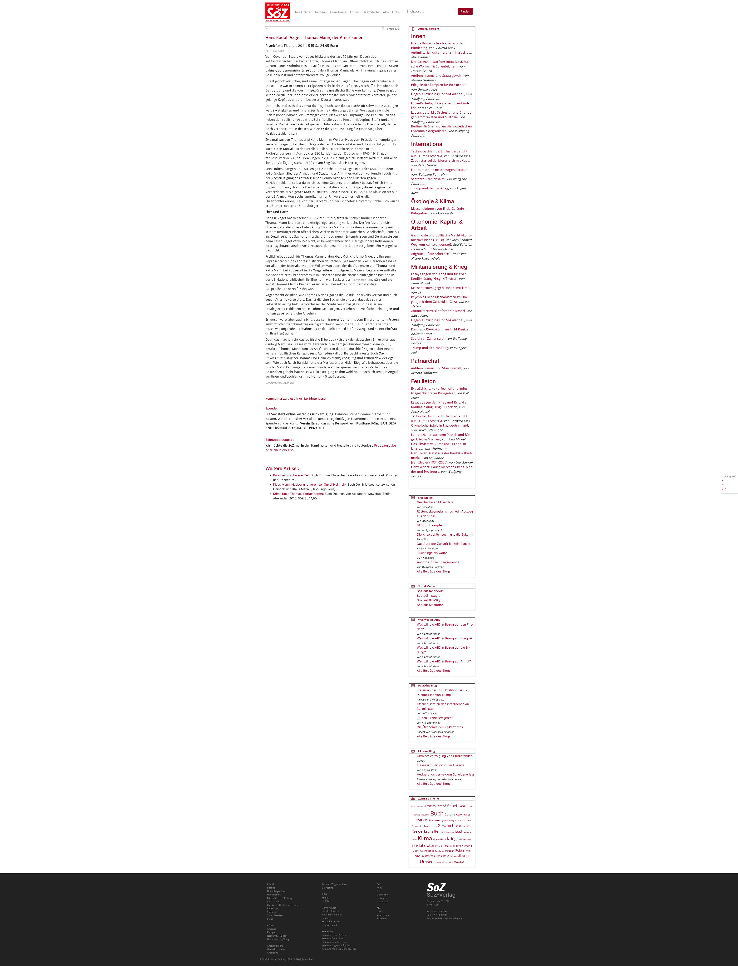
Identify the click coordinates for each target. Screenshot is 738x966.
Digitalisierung (447, 820)
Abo (379, 908)
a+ (723, 484)
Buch (267, 28)
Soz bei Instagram (430, 595)
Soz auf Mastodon (430, 605)
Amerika (419, 806)
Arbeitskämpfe (275, 945)
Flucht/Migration (276, 891)
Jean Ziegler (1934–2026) (429, 462)
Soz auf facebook (430, 591)
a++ (724, 488)
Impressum (383, 915)
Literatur (426, 845)
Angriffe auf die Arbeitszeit (431, 254)
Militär (448, 846)
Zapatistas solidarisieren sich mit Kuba (440, 160)
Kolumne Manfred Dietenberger (339, 948)
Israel (458, 832)
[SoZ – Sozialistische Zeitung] (277, 12)
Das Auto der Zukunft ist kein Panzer (443, 544)
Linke (415, 846)
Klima (425, 838)
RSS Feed (381, 918)
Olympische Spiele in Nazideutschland (439, 425)
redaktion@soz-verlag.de (448, 918)
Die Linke (434, 820)
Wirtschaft (459, 862)
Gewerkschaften (427, 831)
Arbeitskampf (435, 805)
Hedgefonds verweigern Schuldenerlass (446, 774)
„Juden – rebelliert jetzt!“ (435, 718)
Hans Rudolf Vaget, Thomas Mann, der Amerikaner (314, 37)
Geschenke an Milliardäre (435, 502)
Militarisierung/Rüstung (279, 898)
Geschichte (448, 825)
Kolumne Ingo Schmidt (334, 942)
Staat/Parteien (275, 915)
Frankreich (417, 826)
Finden (465, 11)
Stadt (270, 918)
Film (468, 820)
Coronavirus (463, 814)
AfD (413, 806)
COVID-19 (421, 820)
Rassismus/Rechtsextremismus (283, 905)
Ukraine (463, 855)
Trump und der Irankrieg (429, 188)
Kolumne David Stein (333, 938)
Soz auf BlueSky (428, 600)
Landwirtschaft (464, 839)
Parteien (449, 850)
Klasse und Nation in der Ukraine (440, 765)
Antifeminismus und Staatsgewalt (436, 75)
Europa (461, 820)
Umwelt (428, 861)
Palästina (429, 850)
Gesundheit (465, 826)
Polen (459, 850)
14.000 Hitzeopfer (430, 525)
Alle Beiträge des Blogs (433, 571)
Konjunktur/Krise (331, 921)
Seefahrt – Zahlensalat (428, 179)
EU (456, 820)
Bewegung (327, 887)
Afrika (270, 925)
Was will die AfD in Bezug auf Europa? (444, 638)
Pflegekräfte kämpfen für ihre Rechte (438, 85)
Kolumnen (327, 931)
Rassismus (443, 856)
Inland (270, 884)
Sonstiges (382, 898)
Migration (439, 846)
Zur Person (382, 901)
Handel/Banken (330, 911)
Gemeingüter (329, 907)
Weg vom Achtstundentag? (431, 244)
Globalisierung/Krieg (278, 939)
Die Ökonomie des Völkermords (440, 727)
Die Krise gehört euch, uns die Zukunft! (445, 534)
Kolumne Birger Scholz (334, 935)
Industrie (326, 918)
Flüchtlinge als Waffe (432, 553)
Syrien (453, 856)
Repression (273, 908)
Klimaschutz (439, 839)
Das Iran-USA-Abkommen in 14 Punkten (440, 329)
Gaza (434, 826)
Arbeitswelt (458, 805)
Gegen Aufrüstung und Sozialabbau (437, 94)
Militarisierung (462, 846)
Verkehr (441, 862)
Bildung (271, 887)
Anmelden (307, 959)
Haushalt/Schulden (332, 914)
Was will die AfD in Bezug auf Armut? (444, 661)
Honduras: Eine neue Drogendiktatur (439, 170)
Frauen (427, 826)
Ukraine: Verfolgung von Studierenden (444, 756)
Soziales (271, 912)
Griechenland (448, 831)
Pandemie (439, 851)
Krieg (452, 838)
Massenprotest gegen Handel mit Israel (440, 288)
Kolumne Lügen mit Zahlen (336, 945)
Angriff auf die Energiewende (438, 562)
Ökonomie (418, 850)
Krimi (379, 887)
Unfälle (326, 901)
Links (379, 911)
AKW (324, 894)
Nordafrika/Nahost (277, 935)
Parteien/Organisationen (335, 884)
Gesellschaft (273, 894)
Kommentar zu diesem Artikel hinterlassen (296, 398)
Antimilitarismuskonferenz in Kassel (438, 52)
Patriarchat (273, 901)
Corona (450, 814)
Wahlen (449, 862)
